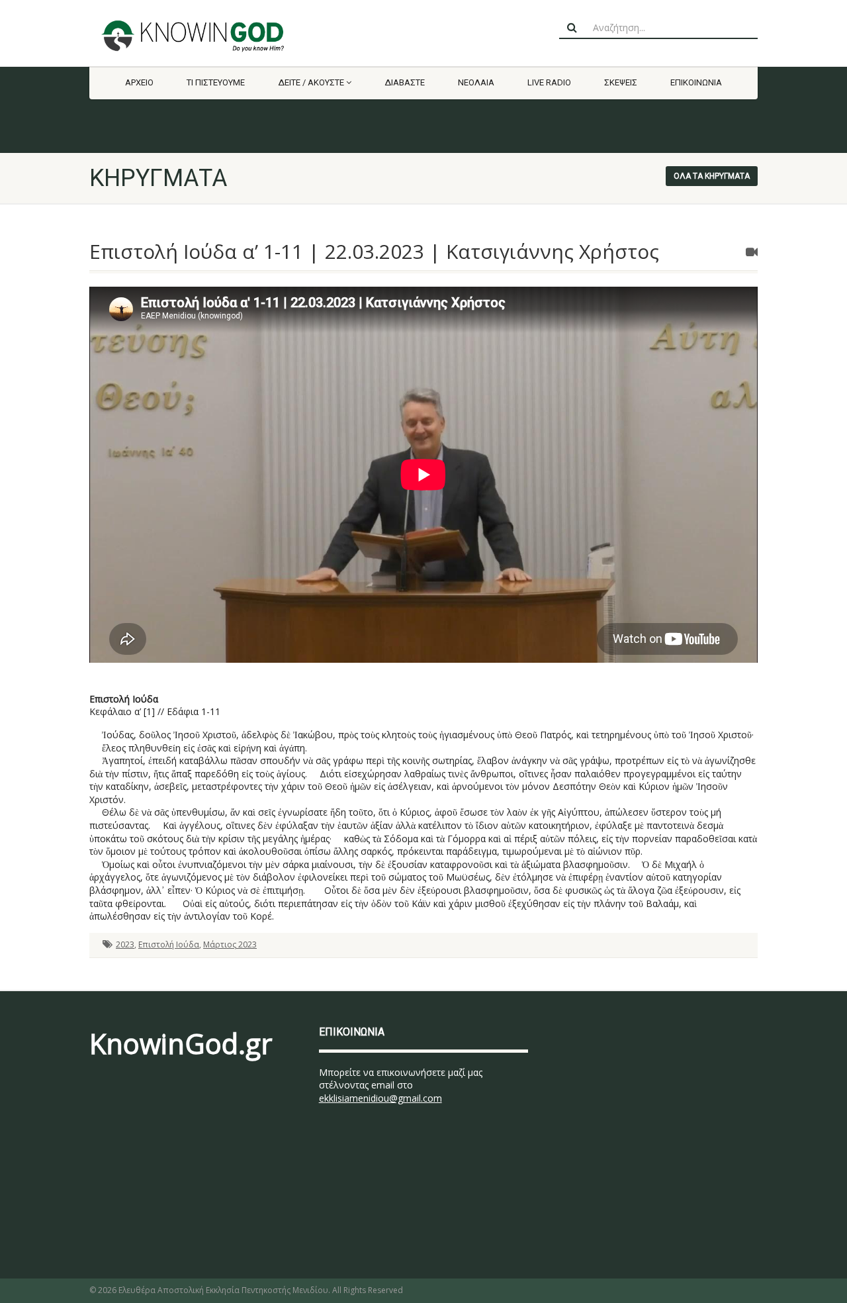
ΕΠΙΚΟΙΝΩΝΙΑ (696, 82)
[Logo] (194, 36)
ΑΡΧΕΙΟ (139, 82)
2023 (125, 944)
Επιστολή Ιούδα (168, 944)
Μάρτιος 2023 (230, 944)
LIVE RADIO (549, 82)
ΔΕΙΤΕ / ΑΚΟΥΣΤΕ (311, 82)
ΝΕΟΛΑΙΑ (476, 82)
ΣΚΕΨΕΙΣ (620, 82)
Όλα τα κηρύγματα (712, 176)
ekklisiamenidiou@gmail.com (380, 1098)
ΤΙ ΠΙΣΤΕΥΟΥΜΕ (216, 82)
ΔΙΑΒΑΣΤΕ (404, 82)
